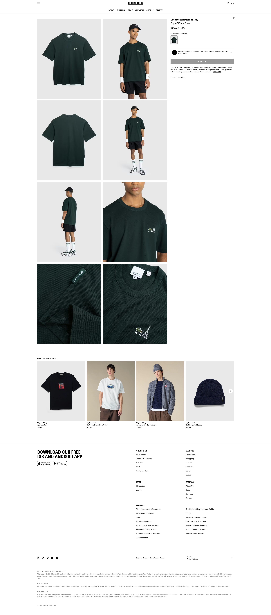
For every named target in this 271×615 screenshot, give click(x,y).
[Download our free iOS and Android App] (44, 463)
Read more (217, 72)
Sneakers (139, 10)
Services (189, 494)
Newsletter (140, 486)
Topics (138, 517)
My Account (141, 454)
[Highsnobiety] (135, 3)
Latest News (191, 454)
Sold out (202, 61)
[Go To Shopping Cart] (232, 3)
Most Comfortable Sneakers (147, 525)
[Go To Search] (228, 3)
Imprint (139, 558)
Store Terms (154, 558)
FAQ (138, 467)
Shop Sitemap (142, 537)
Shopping (121, 10)
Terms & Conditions (144, 458)
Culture (149, 10)
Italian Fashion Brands (195, 533)
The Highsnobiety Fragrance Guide (200, 509)
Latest (111, 10)
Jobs (188, 490)
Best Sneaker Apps (143, 521)
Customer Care (142, 471)
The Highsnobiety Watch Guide (148, 509)
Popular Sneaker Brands (195, 529)
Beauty (159, 10)
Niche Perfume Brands (145, 513)
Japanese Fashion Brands (196, 517)
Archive (139, 490)
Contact (189, 498)
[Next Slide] (231, 391)
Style (130, 10)
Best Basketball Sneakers (196, 521)
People (188, 513)
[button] (202, 52)
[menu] (38, 3)
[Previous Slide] (40, 391)
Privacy (145, 558)
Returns (139, 463)
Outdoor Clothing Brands (146, 529)
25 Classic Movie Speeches (196, 525)
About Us (189, 486)
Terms (162, 558)
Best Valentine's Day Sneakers (148, 533)
